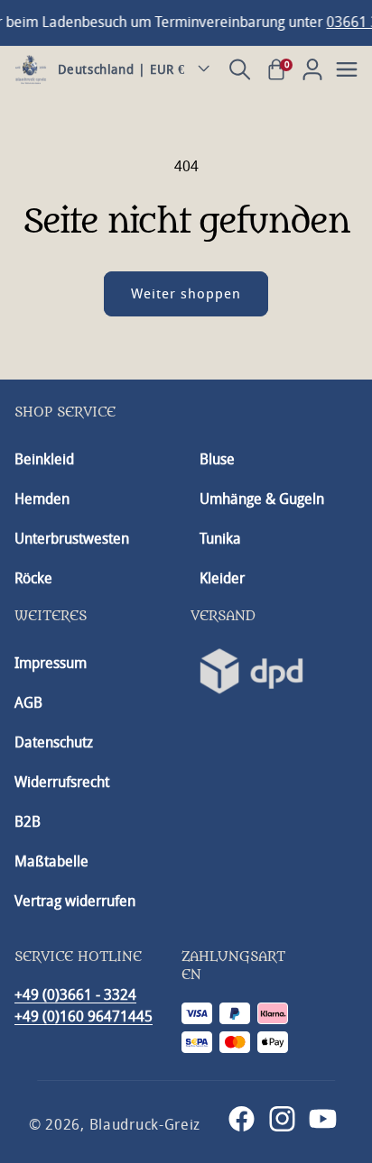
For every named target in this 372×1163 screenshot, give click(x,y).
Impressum (50, 663)
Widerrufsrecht (61, 782)
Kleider (222, 578)
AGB (28, 702)
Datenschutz (53, 742)
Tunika (220, 538)
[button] (240, 69)
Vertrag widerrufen (74, 901)
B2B (27, 821)
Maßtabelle (51, 861)
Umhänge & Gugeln (262, 499)
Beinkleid (44, 459)
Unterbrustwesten (71, 538)
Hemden (42, 499)
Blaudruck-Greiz (145, 1124)
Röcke (33, 578)
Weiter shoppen (186, 294)
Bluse (217, 459)
